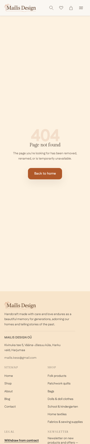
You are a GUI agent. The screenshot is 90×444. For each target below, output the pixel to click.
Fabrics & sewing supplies (65, 422)
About (8, 391)
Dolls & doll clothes (60, 399)
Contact (10, 407)
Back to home (45, 173)
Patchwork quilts (59, 383)
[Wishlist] (61, 7)
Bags (51, 391)
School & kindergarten (63, 407)
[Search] (51, 8)
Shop (8, 383)
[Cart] (71, 7)
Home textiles (57, 414)
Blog (7, 399)
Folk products (57, 376)
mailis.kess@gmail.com (20, 358)
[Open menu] (81, 8)
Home (8, 376)
